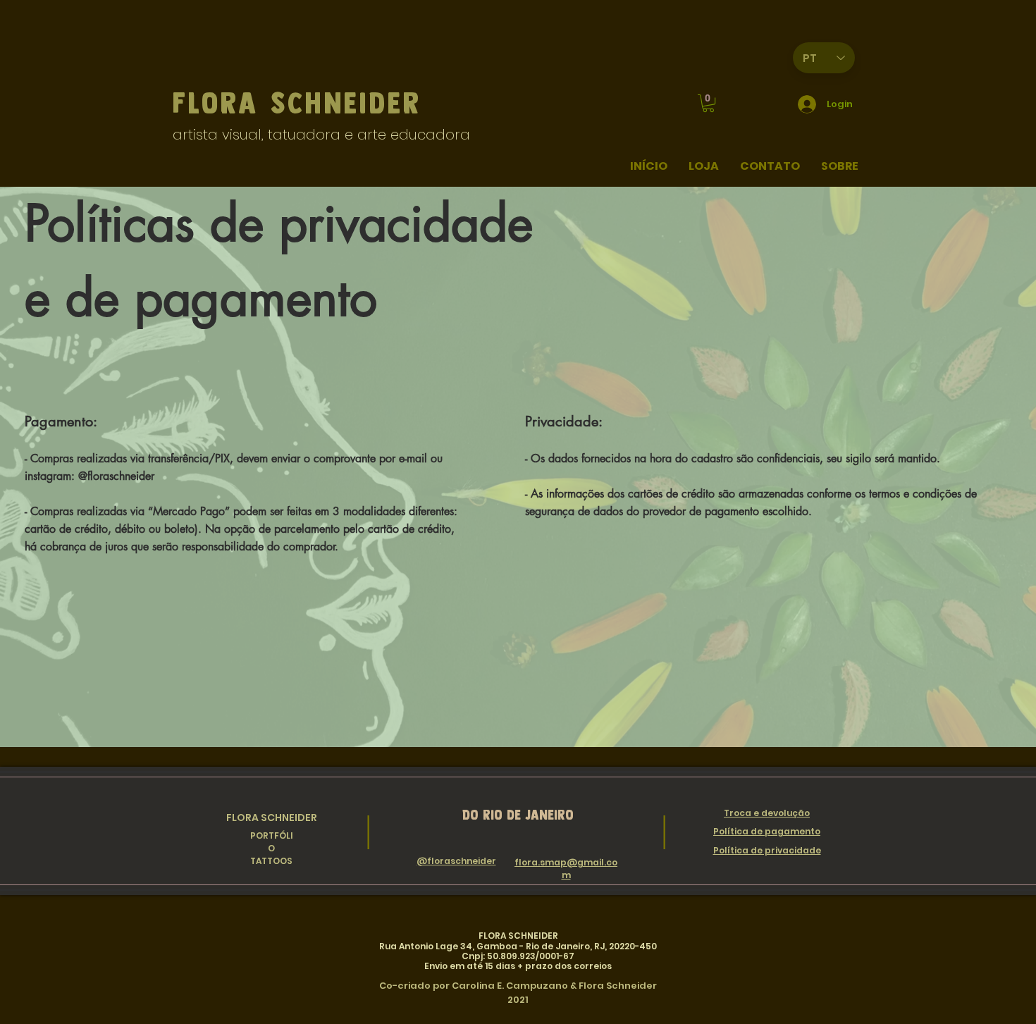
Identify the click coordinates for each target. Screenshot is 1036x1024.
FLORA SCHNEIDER (271, 817)
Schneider (346, 103)
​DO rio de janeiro (518, 814)
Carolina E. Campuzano (510, 985)
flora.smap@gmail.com (565, 868)
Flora (222, 103)
